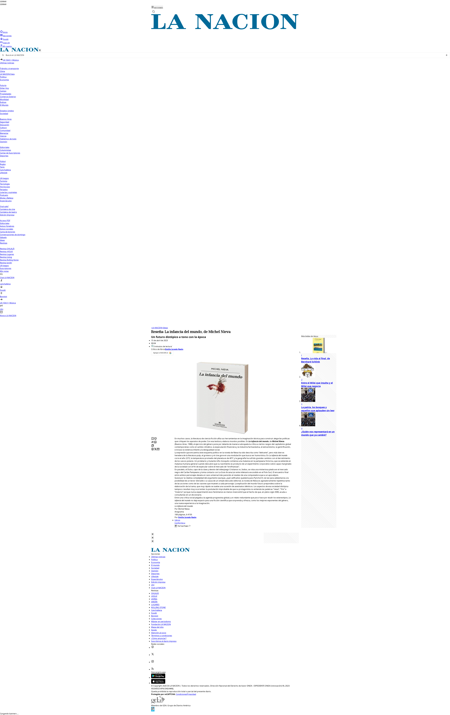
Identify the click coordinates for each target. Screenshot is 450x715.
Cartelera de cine (7, 209)
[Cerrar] (39, 50)
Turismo (3, 181)
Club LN (6, 43)
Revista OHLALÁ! (7, 248)
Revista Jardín (6, 262)
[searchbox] (224, 55)
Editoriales (4, 147)
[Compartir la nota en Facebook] (152, 449)
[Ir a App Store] (158, 683)
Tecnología (5, 184)
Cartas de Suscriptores (10, 153)
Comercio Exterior (8, 96)
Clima (2, 71)
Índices (3, 102)
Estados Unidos (7, 110)
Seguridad (4, 122)
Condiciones (181, 694)
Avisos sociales (6, 229)
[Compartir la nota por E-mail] (158, 449)
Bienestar (4, 133)
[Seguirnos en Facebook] (152, 647)
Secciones (7, 35)
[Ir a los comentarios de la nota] (155, 438)
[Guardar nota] (152, 438)
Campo (3, 91)
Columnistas (5, 150)
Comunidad (5, 130)
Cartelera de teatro (8, 212)
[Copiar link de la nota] (152, 445)
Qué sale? (4, 206)
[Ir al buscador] (153, 11)
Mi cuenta (7, 46)
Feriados (4, 189)
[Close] (152, 534)
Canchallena (5, 170)
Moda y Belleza (6, 198)
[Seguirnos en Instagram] (152, 662)
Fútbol (3, 161)
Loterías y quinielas (8, 192)
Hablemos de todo (8, 139)
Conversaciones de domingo (12, 234)
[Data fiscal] (152, 710)
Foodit (5, 39)
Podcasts (4, 195)
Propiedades (5, 94)
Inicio (5, 32)
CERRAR (3, 1)
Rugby (3, 164)
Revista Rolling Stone (9, 260)
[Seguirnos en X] (152, 655)
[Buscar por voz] (446, 55)
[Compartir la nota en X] (155, 449)
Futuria (3, 85)
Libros (177, 520)
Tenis (2, 167)
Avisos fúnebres (7, 226)
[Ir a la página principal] (225, 28)
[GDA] (158, 702)
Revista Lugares (7, 254)
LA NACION (156, 327)
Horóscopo (5, 186)
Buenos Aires (6, 119)
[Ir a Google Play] (158, 677)
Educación (4, 125)
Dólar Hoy (4, 88)
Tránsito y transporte (9, 68)
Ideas (2, 240)
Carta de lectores (7, 232)
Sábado (3, 237)
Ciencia (3, 136)
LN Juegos (4, 178)
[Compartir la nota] (152, 442)
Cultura (3, 127)
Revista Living (6, 257)
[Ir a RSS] (152, 669)
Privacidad (191, 694)
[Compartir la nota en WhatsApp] (155, 442)
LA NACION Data (7, 74)
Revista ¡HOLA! (6, 251)
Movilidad (4, 99)
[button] (225, 182)
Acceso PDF (5, 220)
